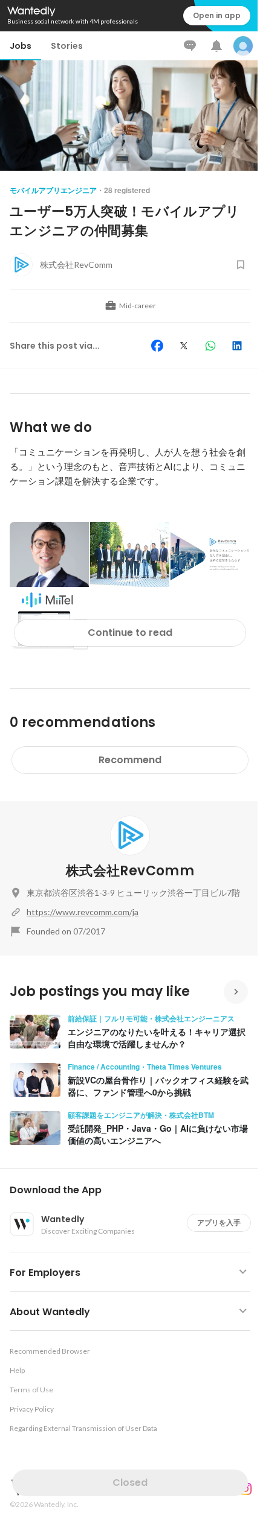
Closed (130, 1482)
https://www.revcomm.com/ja (82, 912)
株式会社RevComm (130, 870)
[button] (135, 1190)
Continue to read (130, 632)
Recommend (130, 760)
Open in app (217, 15)
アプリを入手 (219, 1222)
